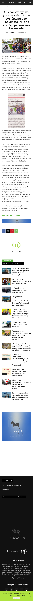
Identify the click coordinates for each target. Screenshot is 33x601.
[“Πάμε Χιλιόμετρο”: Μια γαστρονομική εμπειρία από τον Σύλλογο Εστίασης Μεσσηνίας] (6, 271)
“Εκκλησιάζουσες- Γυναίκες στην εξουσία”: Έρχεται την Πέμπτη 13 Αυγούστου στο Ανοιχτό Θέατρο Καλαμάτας (20, 314)
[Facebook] (4, 231)
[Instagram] (11, 590)
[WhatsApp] (16, 231)
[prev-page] (3, 404)
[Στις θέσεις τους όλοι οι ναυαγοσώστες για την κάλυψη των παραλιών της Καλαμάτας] (6, 395)
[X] (8, 231)
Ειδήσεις (4, 273)
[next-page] (6, 404)
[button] (3, 2)
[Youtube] (26, 590)
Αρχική (3, 7)
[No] (31, 596)
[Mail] (16, 590)
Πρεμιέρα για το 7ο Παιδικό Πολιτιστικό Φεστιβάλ (19, 324)
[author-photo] (16, 249)
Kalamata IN (17, 7)
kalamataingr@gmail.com (14, 485)
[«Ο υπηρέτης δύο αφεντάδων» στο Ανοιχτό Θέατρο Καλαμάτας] (6, 281)
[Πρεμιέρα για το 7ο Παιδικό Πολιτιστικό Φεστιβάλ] (6, 324)
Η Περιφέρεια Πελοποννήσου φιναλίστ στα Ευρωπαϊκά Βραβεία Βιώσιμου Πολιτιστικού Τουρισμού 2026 (21, 301)
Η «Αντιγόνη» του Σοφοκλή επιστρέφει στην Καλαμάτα (20, 290)
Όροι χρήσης (6, 489)
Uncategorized (5, 397)
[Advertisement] (16, 458)
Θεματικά (9, 7)
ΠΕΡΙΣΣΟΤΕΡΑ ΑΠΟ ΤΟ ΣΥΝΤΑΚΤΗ (13, 264)
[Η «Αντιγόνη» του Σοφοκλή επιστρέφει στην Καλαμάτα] (6, 290)
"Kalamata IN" (12, 32)
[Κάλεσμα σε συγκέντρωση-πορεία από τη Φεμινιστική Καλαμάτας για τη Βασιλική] (6, 382)
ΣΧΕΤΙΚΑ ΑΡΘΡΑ (7, 261)
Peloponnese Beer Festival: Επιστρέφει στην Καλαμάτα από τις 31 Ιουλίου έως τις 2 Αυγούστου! (21, 335)
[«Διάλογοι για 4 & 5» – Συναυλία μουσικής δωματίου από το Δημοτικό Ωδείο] (6, 371)
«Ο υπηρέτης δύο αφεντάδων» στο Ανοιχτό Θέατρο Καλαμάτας (21, 281)
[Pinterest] (12, 231)
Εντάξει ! (16, 598)
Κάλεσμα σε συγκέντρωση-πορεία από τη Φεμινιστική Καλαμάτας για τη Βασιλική (21, 384)
